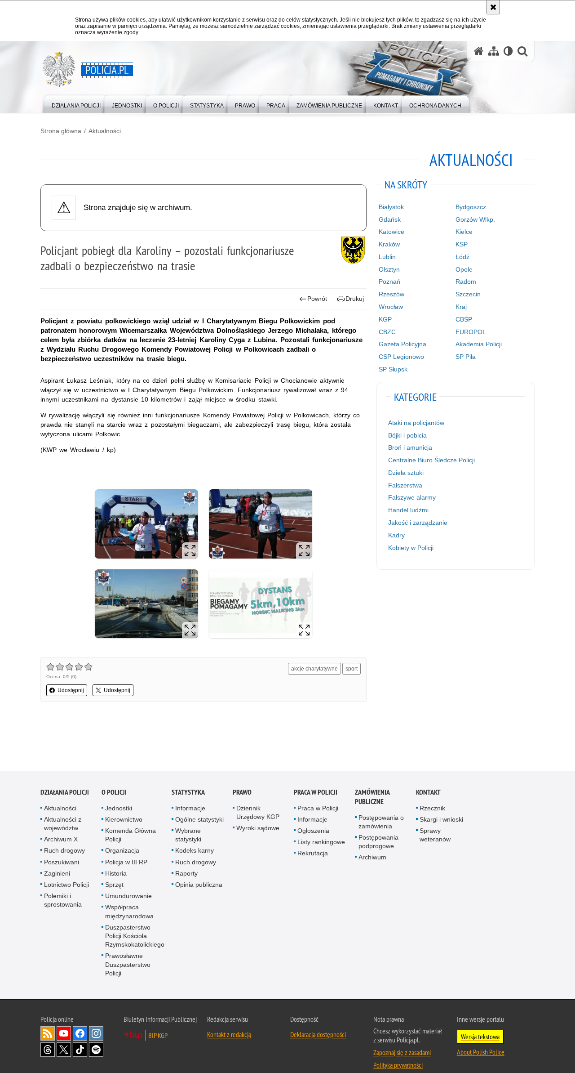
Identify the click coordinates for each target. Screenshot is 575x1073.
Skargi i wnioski (441, 819)
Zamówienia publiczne (372, 797)
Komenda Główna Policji (130, 835)
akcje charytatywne (314, 669)
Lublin (387, 256)
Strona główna (60, 130)
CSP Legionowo (401, 356)
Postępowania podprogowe (378, 842)
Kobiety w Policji (410, 547)
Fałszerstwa (405, 485)
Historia (116, 873)
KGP (385, 319)
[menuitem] (76, 103)
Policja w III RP (126, 862)
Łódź (462, 256)
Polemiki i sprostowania (63, 900)
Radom (466, 281)
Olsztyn (389, 269)
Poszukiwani (61, 862)
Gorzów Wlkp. (475, 219)
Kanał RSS (47, 1034)
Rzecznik (432, 808)
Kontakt (428, 792)
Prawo (242, 792)
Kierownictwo (123, 819)
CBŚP (464, 319)
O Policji (114, 792)
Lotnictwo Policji (66, 885)
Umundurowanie (128, 896)
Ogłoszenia (313, 831)
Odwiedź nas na (64, 1034)
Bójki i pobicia (407, 435)
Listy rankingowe (321, 842)
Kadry (396, 535)
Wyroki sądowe (257, 828)
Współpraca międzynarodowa (129, 912)
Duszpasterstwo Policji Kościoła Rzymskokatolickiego (134, 936)
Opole (464, 269)
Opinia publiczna (198, 885)
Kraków (389, 244)
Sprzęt (114, 885)
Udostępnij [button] (71, 690)
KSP (462, 244)
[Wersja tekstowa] (508, 51)
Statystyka (188, 792)
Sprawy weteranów (435, 835)
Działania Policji (64, 792)
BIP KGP (158, 1035)
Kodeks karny (194, 850)
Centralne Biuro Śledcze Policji (431, 460)
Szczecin (468, 294)
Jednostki (118, 808)
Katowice (391, 231)
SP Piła (466, 356)
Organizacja (122, 850)
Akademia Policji (479, 344)
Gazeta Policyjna (402, 344)
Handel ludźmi (408, 510)
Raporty (186, 873)
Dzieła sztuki (406, 472)
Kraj (461, 306)
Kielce (464, 231)
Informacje (190, 808)
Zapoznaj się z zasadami (402, 1052)
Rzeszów (391, 294)
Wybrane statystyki (188, 835)
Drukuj (354, 298)
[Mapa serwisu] (493, 51)
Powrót (317, 298)
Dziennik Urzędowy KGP (257, 813)
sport (351, 669)
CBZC (387, 331)
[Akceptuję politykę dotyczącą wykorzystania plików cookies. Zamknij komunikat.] (493, 7)
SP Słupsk (393, 369)
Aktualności (104, 130)
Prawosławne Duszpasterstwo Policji (127, 964)
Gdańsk (390, 219)
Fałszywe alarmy (412, 497)
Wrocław (391, 306)
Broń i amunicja (410, 447)
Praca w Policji (315, 792)
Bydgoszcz (471, 206)
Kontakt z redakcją (229, 1034)
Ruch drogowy (64, 850)
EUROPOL (471, 331)
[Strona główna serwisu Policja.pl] (479, 51)
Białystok (391, 206)
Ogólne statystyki (199, 819)
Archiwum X (61, 839)
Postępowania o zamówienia (381, 822)
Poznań (389, 281)
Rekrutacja (312, 853)
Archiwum (372, 857)
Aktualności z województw (62, 824)
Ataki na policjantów (416, 422)
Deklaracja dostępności (318, 1034)
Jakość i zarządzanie (417, 522)
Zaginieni (57, 873)
